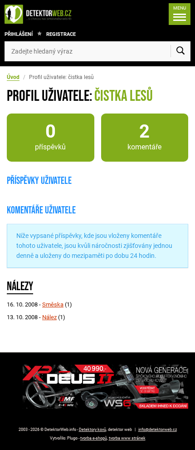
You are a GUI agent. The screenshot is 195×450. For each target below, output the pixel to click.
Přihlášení (19, 34)
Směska (52, 304)
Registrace (61, 34)
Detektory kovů (92, 429)
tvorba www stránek (127, 438)
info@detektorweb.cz (157, 429)
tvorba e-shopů (93, 438)
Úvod (13, 77)
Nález (49, 317)
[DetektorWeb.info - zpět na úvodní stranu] (40, 14)
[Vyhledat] (180, 51)
